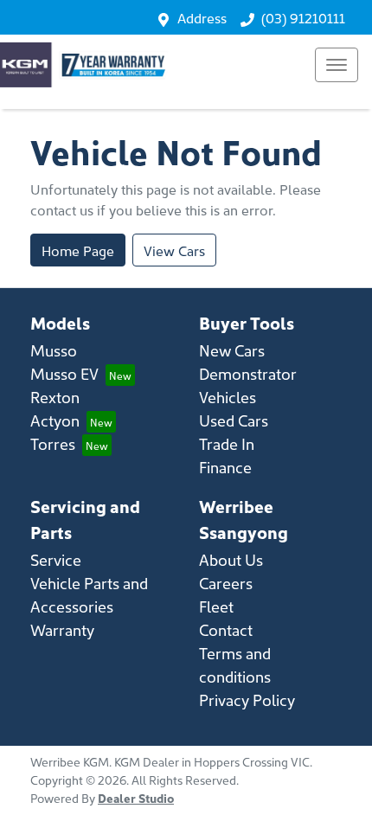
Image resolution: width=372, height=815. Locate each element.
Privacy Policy (247, 699)
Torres (52, 443)
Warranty (62, 629)
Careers (226, 583)
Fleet (216, 606)
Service (55, 559)
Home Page (78, 250)
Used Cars (233, 420)
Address (202, 17)
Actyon (55, 420)
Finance (225, 467)
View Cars (174, 250)
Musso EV (64, 373)
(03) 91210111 (303, 17)
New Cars (232, 350)
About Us (231, 559)
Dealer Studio (136, 797)
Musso (53, 350)
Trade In (226, 443)
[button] (336, 65)
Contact (226, 629)
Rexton (55, 397)
